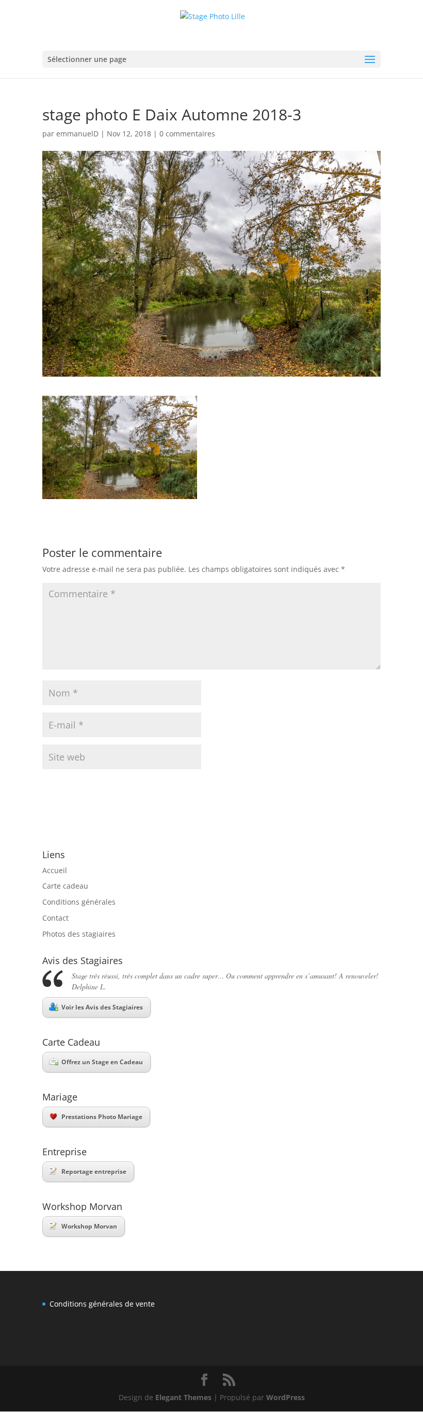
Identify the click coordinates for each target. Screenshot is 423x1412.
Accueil (54, 870)
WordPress (285, 1397)
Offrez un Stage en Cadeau (102, 1062)
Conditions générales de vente (102, 1304)
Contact (55, 918)
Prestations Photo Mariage (101, 1116)
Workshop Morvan (89, 1226)
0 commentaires (187, 133)
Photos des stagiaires (79, 934)
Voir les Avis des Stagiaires (102, 1007)
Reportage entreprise (93, 1171)
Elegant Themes (183, 1397)
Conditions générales (79, 902)
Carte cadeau (65, 886)
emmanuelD (77, 133)
